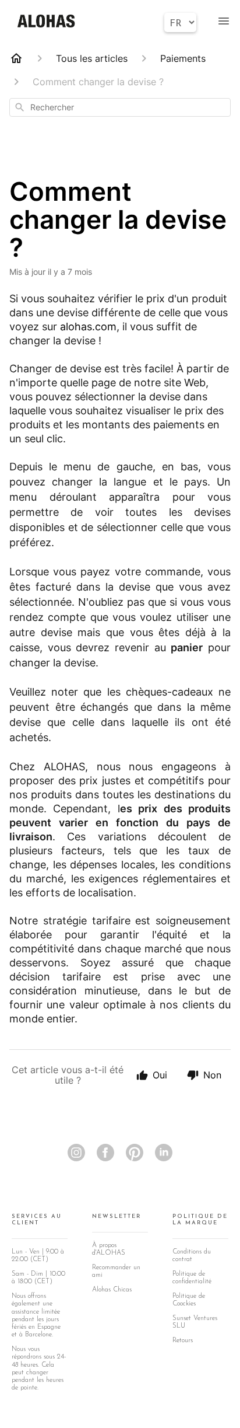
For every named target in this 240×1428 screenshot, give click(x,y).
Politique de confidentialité (191, 1277)
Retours (182, 1340)
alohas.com (88, 326)
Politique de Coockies (188, 1300)
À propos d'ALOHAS (108, 1249)
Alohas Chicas (112, 1289)
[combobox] (120, 107)
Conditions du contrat (191, 1255)
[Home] (16, 58)
